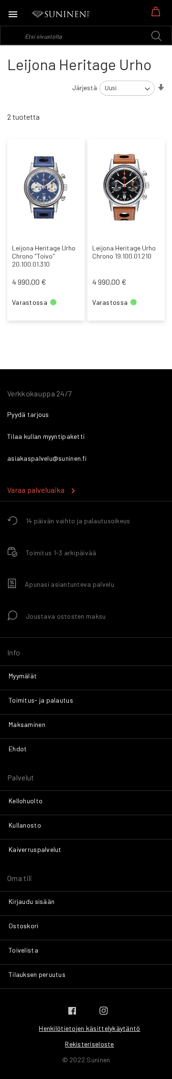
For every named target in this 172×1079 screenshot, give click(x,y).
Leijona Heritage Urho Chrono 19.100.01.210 (124, 252)
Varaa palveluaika (35, 489)
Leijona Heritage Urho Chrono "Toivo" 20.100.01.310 (43, 256)
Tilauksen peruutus (37, 974)
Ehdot (18, 749)
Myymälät (23, 676)
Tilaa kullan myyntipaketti (46, 436)
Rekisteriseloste (89, 1044)
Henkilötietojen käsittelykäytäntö (89, 1028)
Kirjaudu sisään (31, 901)
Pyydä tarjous (28, 414)
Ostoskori (24, 926)
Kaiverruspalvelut (35, 849)
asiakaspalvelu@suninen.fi (46, 458)
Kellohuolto (26, 801)
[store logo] (61, 14)
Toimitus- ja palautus (41, 700)
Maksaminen (27, 724)
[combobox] (86, 35)
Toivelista (23, 950)
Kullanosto (25, 825)
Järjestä (84, 87)
